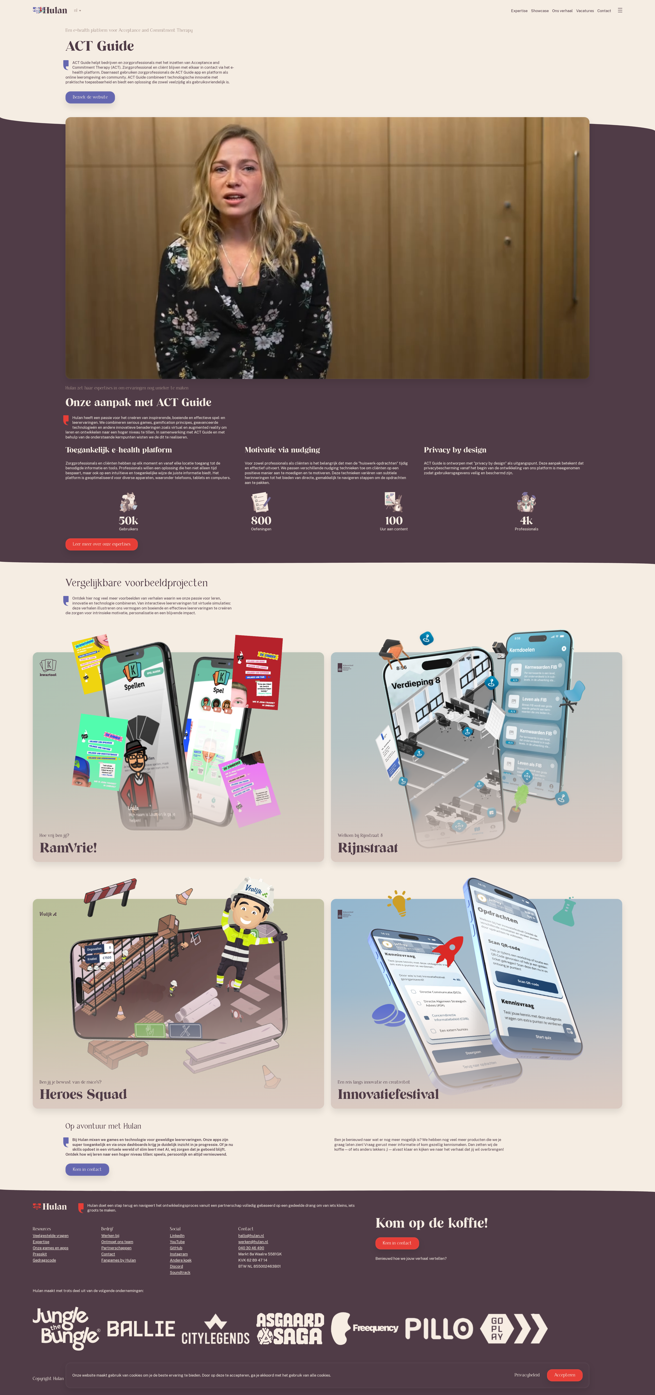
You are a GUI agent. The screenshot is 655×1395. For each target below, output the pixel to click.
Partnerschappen (116, 1248)
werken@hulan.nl (253, 1242)
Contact (604, 11)
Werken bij (110, 1235)
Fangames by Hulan (118, 1260)
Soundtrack (180, 1272)
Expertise (519, 11)
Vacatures (585, 11)
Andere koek (181, 1260)
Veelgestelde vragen (51, 1235)
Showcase (540, 11)
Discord (176, 1266)
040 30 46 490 (251, 1248)
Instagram (179, 1254)
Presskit (40, 1254)
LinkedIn (177, 1235)
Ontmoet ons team (117, 1242)
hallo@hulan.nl (251, 1235)
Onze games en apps (50, 1248)
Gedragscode (44, 1260)
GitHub (176, 1248)
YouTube (177, 1242)
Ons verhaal (562, 11)
